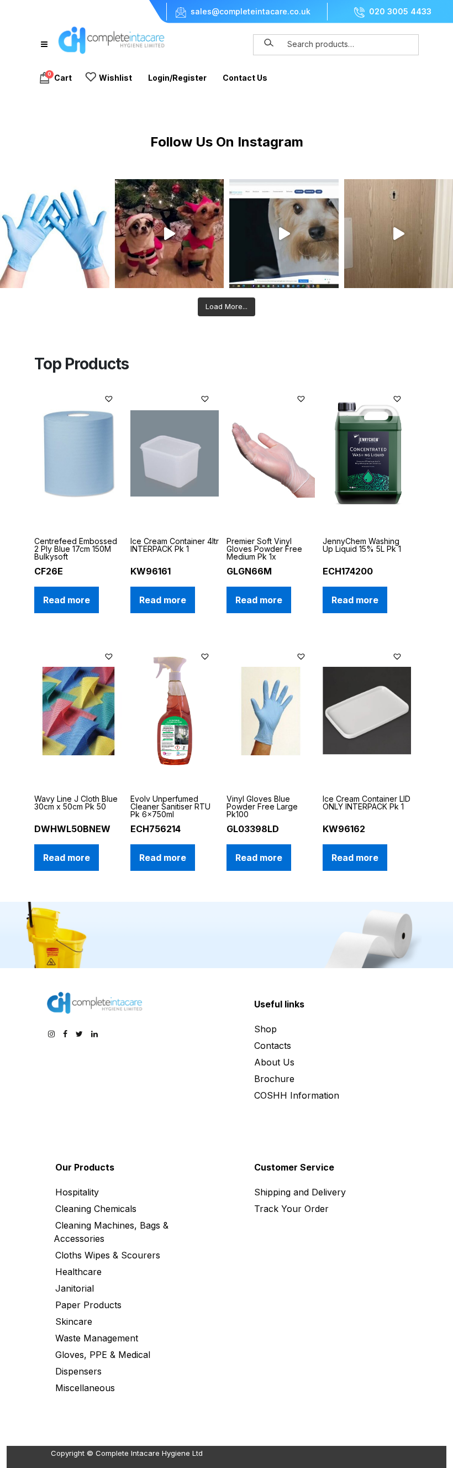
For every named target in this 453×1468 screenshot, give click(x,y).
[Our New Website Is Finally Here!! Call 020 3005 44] (284, 234)
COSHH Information (296, 1095)
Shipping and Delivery (300, 1192)
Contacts (272, 1045)
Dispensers (78, 1371)
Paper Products (88, 1304)
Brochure (274, 1078)
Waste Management (96, 1338)
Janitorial (74, 1288)
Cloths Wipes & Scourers (107, 1255)
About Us (274, 1062)
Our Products (84, 1167)
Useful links (279, 1004)
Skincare (73, 1321)
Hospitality (77, 1192)
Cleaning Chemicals (95, 1208)
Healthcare (78, 1271)
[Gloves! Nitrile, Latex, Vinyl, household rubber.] (54, 234)
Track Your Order (291, 1208)
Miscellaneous (85, 1387)
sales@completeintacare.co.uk (250, 11)
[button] (110, 397)
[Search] (269, 43)
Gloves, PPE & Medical (102, 1354)
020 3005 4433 (400, 11)
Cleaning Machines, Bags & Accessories (111, 1232)
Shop (265, 1029)
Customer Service (294, 1167)
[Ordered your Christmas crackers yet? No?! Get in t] (169, 234)
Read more (66, 599)
